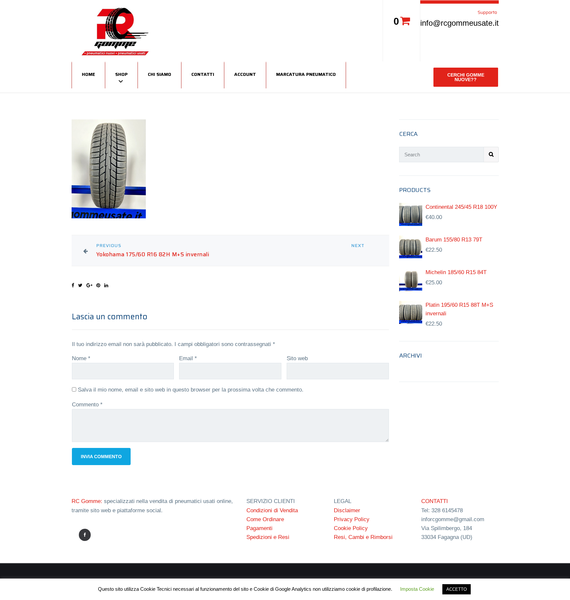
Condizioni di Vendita (272, 510)
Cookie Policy (351, 528)
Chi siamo (159, 74)
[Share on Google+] (89, 285)
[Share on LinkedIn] (106, 285)
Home (88, 74)
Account (245, 74)
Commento (87, 404)
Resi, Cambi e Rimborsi (363, 537)
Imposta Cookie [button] (417, 589)
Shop (121, 74)
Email (188, 358)
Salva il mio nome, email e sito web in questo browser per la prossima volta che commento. (190, 390)
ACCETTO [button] (456, 589)
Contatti (202, 74)
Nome (81, 358)
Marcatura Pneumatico (306, 74)
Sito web (297, 358)
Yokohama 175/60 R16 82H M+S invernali (152, 254)
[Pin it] (98, 285)
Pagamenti (259, 528)
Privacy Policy (351, 519)
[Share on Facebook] (73, 285)
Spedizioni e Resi (267, 537)
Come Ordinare (265, 519)
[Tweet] (80, 285)
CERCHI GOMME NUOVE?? (465, 77)
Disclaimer (347, 510)
